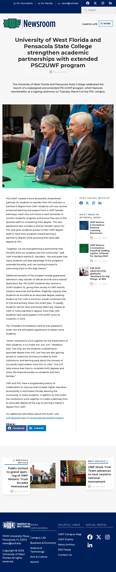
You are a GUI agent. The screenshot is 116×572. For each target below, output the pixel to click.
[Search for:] (98, 10)
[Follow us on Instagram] (102, 3)
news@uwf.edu (11, 543)
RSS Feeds (64, 549)
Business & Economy (43, 542)
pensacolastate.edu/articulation (46, 418)
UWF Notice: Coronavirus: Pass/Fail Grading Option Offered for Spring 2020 (100, 250)
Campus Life (89, 24)
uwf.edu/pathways (16, 418)
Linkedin (100, 203)
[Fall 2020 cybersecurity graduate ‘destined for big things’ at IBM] (84, 275)
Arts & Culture (38, 556)
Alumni (34, 562)
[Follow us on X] (95, 3)
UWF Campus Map (69, 534)
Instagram (93, 203)
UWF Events (65, 539)
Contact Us (65, 554)
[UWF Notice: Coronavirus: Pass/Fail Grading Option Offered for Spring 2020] (84, 252)
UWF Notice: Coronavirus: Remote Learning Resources (97, 227)
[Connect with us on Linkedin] (110, 3)
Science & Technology (37, 550)
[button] (16, 428)
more (107, 23)
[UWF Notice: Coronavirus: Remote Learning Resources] (84, 229)
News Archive (66, 544)
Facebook (80, 203)
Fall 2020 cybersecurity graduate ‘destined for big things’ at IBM (99, 273)
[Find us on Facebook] (87, 3)
